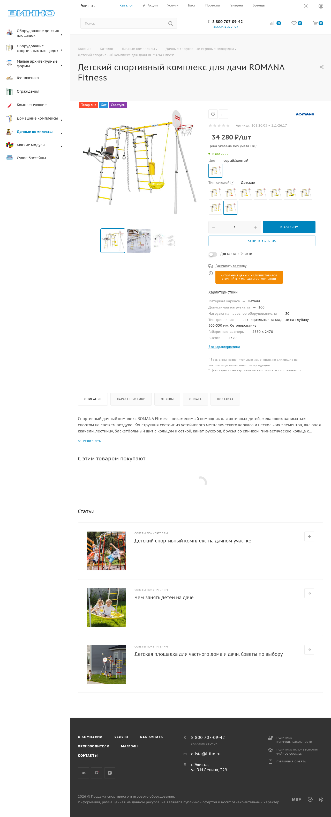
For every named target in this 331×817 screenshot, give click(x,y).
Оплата (195, 399)
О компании (90, 737)
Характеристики (131, 399)
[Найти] (170, 23)
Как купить (151, 737)
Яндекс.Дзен (109, 772)
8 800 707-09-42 (227, 21)
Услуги (121, 737)
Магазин (129, 746)
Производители (93, 746)
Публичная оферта (291, 761)
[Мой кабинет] (321, 7)
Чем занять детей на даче (164, 597)
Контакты (87, 755)
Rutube (96, 772)
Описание (92, 399)
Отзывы (167, 399)
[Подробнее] (309, 536)
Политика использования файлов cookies (297, 751)
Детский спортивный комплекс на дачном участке (192, 541)
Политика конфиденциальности (294, 740)
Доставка (225, 399)
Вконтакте (83, 772)
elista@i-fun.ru (206, 753)
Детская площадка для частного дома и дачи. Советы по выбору (208, 654)
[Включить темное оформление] (306, 5)
